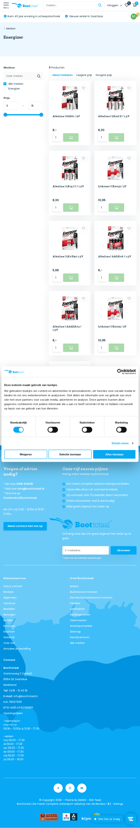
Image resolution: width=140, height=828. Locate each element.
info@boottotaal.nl (31, 489)
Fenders (75, 603)
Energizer (14, 88)
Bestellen (9, 609)
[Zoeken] (100, 5)
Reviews (8, 592)
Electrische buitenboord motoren (91, 597)
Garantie (9, 637)
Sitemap (75, 631)
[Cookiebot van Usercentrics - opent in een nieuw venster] (120, 371)
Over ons (9, 643)
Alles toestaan (114, 454)
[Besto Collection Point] (49, 816)
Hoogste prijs (104, 75)
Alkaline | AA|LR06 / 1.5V (114, 256)
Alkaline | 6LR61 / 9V (66, 116)
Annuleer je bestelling (17, 648)
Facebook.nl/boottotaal (20, 498)
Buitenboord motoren (84, 592)
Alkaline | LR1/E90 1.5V (67, 256)
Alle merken (15, 84)
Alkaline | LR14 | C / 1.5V (68, 186)
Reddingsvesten (80, 614)
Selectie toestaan (70, 454)
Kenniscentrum (80, 637)
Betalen (8, 620)
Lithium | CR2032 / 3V (112, 186)
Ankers (74, 586)
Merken (10, 28)
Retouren (9, 626)
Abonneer (123, 550)
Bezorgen (9, 614)
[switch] (53, 430)
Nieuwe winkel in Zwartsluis (86, 16)
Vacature (9, 603)
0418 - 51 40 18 (18, 690)
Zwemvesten (78, 620)
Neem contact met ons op (25, 526)
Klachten (9, 631)
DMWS (82, 800)
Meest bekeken (62, 75)
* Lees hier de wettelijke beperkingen (81, 558)
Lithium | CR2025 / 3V (112, 326)
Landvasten (77, 609)
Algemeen (10, 597)
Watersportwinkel (81, 626)
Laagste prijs (84, 75)
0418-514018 (24, 484)
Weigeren (26, 454)
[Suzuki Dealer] (70, 816)
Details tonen (120, 443)
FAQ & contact (12, 586)
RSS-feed (95, 800)
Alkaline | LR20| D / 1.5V (114, 116)
